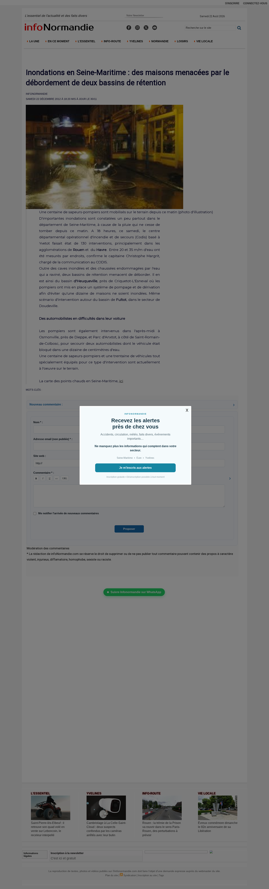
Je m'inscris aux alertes (135, 467)
